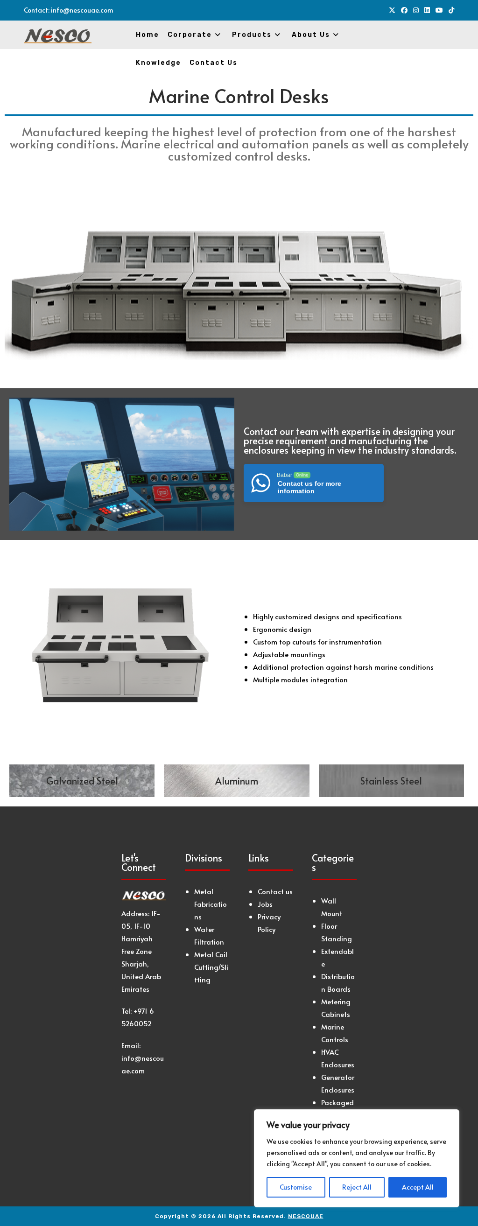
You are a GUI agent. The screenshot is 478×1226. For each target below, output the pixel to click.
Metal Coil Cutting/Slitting (211, 966)
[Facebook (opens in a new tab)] (404, 10)
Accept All (418, 1187)
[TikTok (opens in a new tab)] (450, 10)
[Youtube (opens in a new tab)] (439, 10)
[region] (356, 1158)
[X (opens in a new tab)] (392, 10)
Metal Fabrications (210, 903)
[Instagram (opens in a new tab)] (416, 10)
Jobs (265, 904)
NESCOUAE (305, 1216)
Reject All (357, 1187)
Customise (296, 1187)
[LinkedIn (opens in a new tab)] (427, 10)
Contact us (275, 891)
